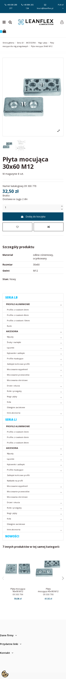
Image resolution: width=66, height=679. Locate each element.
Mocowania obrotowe (17, 380)
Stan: (6, 279)
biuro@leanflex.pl (45, 8)
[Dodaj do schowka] (17, 227)
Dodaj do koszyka (35, 216)
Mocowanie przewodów (18, 375)
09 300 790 (48, 594)
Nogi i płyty (12, 396)
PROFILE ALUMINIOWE (18, 304)
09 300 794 (18, 594)
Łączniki (10, 347)
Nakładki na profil (15, 480)
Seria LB (11, 297)
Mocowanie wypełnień (17, 369)
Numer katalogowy (13, 186)
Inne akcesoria (13, 413)
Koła (9, 402)
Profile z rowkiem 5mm (18, 432)
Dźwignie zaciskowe (16, 407)
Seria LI (11, 420)
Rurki (9, 326)
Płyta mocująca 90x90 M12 (17, 590)
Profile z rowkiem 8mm (18, 315)
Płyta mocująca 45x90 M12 (48, 590)
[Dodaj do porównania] (48, 227)
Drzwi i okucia (13, 385)
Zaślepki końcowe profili (18, 364)
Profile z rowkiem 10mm (18, 320)
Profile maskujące (15, 358)
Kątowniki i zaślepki (16, 353)
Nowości (12, 536)
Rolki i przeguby (14, 391)
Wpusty (10, 337)
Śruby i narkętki (14, 342)
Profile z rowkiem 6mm (18, 309)
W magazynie (10, 173)
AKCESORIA (12, 331)
